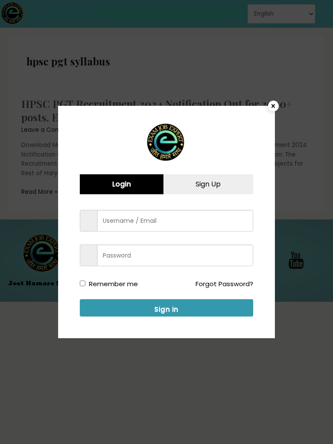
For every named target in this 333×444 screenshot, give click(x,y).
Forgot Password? (224, 283)
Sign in (166, 309)
